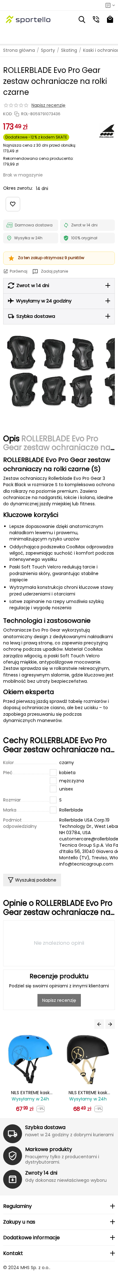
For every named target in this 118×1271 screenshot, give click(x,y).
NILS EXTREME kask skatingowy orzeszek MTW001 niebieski (30, 1092)
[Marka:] (107, 131)
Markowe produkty (48, 1149)
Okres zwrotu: (18, 188)
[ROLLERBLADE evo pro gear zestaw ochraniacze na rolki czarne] (50, 371)
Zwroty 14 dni (41, 1172)
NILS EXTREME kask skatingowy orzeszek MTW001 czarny (88, 1092)
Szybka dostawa (45, 1127)
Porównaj (18, 271)
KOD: (8, 114)
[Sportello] (28, 19)
